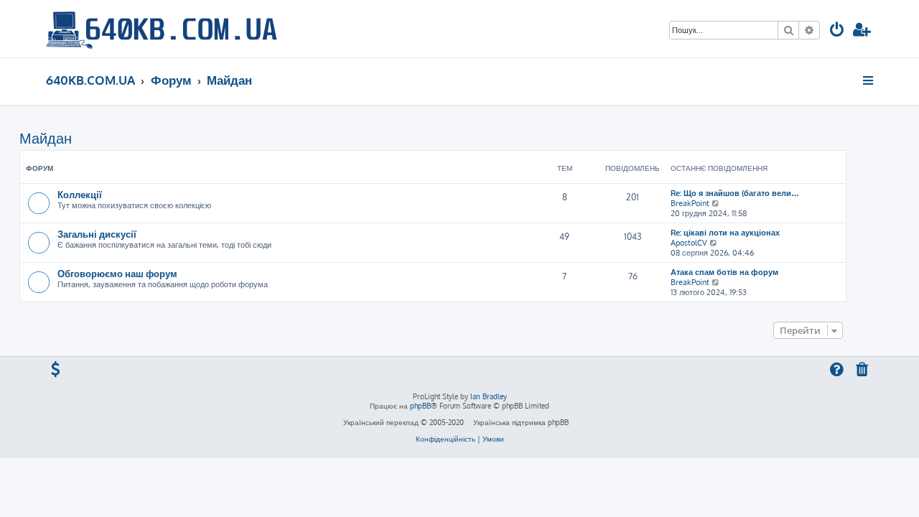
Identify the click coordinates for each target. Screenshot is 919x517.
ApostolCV (689, 243)
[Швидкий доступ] (869, 80)
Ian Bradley (488, 396)
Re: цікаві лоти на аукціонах (725, 233)
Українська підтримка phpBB (521, 422)
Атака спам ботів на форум (724, 272)
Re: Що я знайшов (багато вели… (735, 193)
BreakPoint (690, 203)
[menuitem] (837, 31)
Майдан (45, 138)
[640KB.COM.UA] (161, 28)
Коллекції (79, 194)
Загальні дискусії (96, 234)
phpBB (420, 405)
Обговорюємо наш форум (117, 273)
